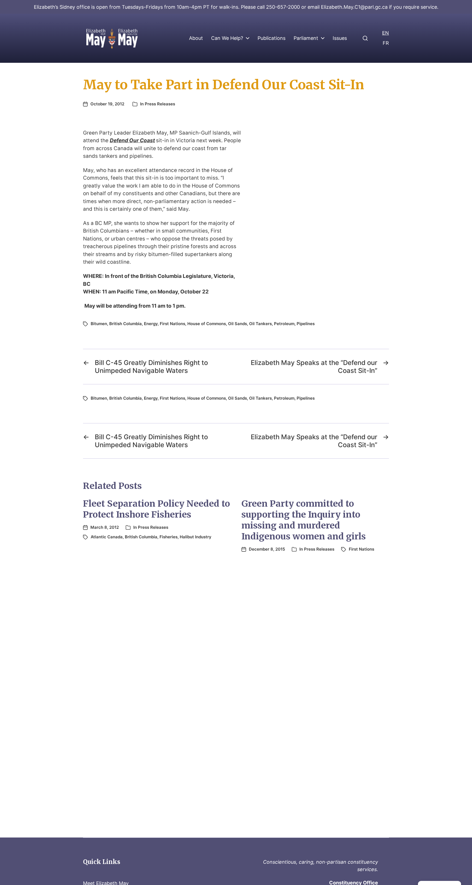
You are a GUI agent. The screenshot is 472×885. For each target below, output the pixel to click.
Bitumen (99, 323)
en (385, 33)
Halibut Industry (195, 536)
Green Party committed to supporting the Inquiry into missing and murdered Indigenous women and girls (303, 520)
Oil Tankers (260, 323)
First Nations (172, 323)
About (196, 38)
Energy (151, 323)
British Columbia (125, 323)
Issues (340, 38)
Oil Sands (237, 323)
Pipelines (306, 323)
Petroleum (284, 323)
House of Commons (206, 323)
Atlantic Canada (107, 536)
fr (386, 43)
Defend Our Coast (132, 140)
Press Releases (160, 103)
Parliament (306, 38)
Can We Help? (227, 38)
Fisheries (169, 536)
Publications (271, 38)
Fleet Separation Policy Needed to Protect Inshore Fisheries (156, 509)
